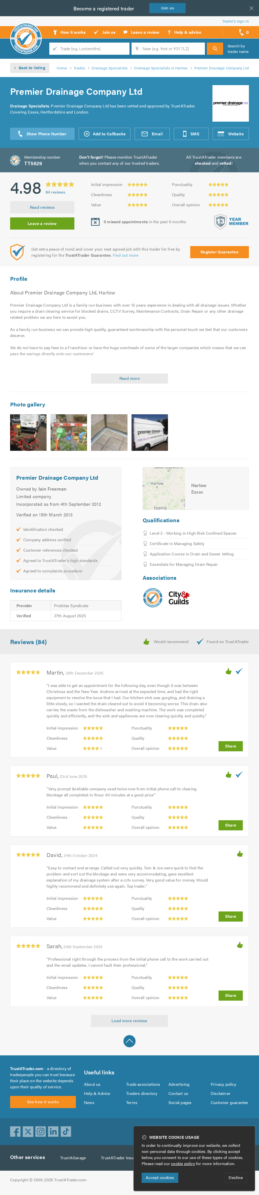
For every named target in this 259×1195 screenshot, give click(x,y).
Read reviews (42, 207)
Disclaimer (220, 1093)
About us (92, 1084)
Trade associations (143, 1084)
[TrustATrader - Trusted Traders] (26, 30)
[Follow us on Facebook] (15, 1131)
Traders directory (141, 1093)
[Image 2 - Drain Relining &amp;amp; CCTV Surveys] (69, 432)
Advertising (178, 1084)
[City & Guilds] (179, 597)
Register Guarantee (220, 252)
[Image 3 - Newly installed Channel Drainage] (109, 432)
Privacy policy (223, 1084)
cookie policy (183, 1163)
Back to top (129, 1041)
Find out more (126, 255)
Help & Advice (97, 1093)
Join (167, 8)
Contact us (178, 1093)
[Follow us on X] (28, 1131)
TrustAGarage (73, 1158)
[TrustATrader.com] (153, 598)
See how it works (43, 1102)
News (89, 1102)
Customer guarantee (229, 1102)
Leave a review (42, 223)
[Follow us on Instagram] (40, 1131)
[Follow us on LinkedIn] (53, 1131)
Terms (131, 1102)
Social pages (179, 1102)
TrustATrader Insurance (122, 1158)
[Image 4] (150, 432)
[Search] (215, 49)
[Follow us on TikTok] (66, 1131)
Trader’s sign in (235, 21)
